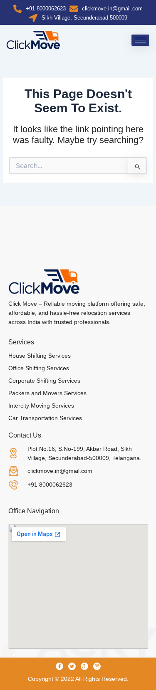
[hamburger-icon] (140, 40)
